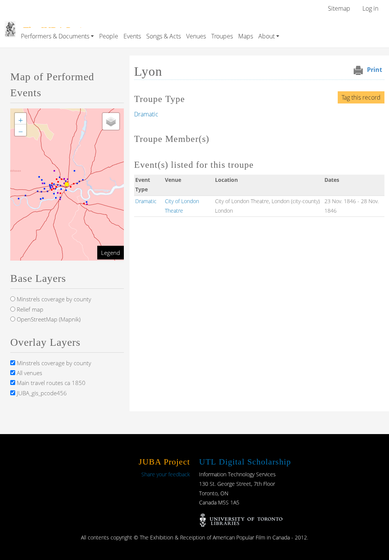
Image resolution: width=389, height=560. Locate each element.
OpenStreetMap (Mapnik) (48, 319)
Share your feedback (165, 474)
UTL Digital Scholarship (245, 461)
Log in (370, 8)
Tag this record (361, 97)
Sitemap (339, 8)
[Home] (10, 26)
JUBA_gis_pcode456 (41, 393)
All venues (28, 373)
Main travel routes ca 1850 (50, 383)
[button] (20, 118)
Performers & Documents (55, 36)
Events (132, 36)
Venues (196, 36)
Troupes (222, 36)
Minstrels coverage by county (53, 299)
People (108, 36)
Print (374, 69)
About (266, 36)
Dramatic (146, 114)
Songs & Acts (163, 36)
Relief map (29, 309)
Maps (245, 36)
